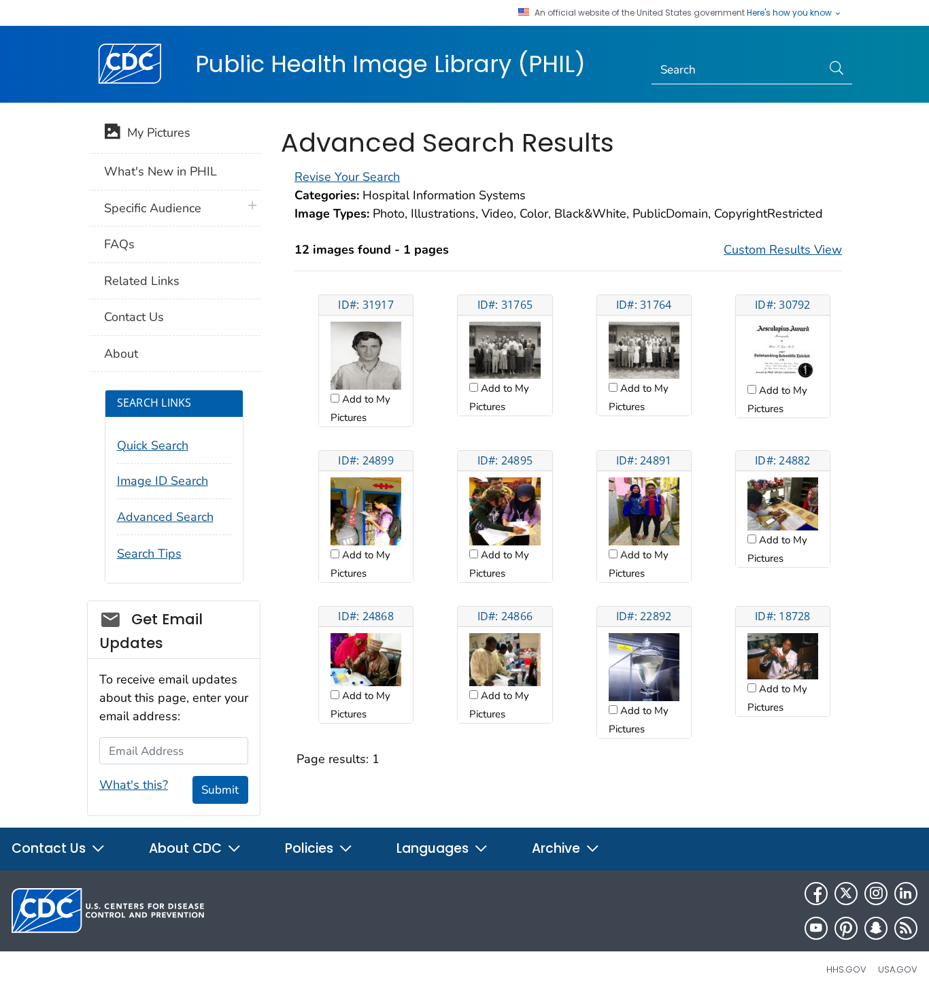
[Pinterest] (846, 928)
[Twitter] (846, 893)
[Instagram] (876, 893)
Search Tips (149, 553)
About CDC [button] (187, 848)
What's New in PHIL (160, 171)
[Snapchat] (876, 928)
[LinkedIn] (905, 893)
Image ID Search (162, 481)
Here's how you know (790, 13)
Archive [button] (558, 848)
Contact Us (134, 317)
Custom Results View (783, 249)
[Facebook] (816, 893)
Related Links (142, 281)
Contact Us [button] (50, 848)
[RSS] (905, 928)
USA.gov (897, 969)
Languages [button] (434, 848)
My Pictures (155, 132)
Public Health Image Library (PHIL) (390, 63)
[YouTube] (816, 928)
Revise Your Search (347, 177)
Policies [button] (311, 848)
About (121, 353)
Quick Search (152, 445)
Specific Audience (152, 208)
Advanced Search (165, 517)
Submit (220, 790)
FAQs (119, 244)
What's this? (133, 785)
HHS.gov (846, 969)
